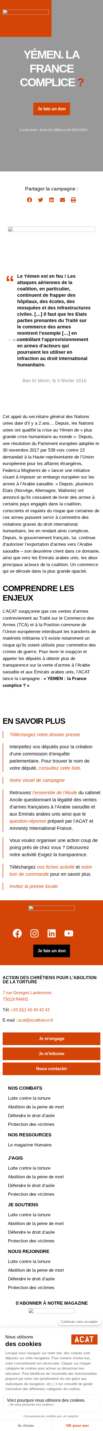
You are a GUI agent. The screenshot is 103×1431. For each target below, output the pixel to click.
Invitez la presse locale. (34, 886)
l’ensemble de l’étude (54, 792)
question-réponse (28, 821)
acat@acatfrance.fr (36, 1020)
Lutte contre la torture (29, 1098)
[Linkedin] (51, 933)
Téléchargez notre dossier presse (45, 734)
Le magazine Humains (30, 1144)
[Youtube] (68, 933)
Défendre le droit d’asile (31, 1115)
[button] (29, 200)
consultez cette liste (59, 768)
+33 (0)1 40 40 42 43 (30, 1010)
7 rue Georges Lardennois (27, 992)
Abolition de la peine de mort (36, 1106)
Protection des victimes (31, 1124)
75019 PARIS (15, 999)
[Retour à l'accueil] (52, 914)
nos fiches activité (55, 867)
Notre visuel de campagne (37, 780)
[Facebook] (17, 933)
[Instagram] (34, 933)
